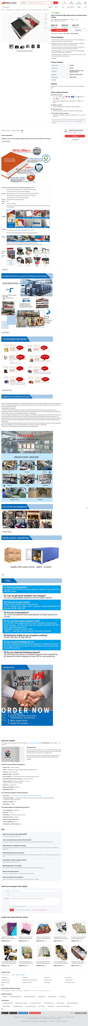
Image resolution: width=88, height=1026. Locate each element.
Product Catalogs (21, 974)
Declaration (58, 1021)
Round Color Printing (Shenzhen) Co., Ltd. (61, 19)
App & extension (70, 7)
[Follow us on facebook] (76, 1013)
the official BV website (33, 743)
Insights (73, 1017)
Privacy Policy (65, 1021)
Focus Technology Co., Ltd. (34, 1021)
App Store (5, 1013)
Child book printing (5, 980)
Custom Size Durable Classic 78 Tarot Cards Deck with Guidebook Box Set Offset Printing (61, 963)
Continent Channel (60, 1017)
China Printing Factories (7, 1003)
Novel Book (25, 977)
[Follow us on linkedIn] (86, 1013)
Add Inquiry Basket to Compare (25, 51)
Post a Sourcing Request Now (39, 910)
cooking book (4, 977)
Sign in (85, 3)
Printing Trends (51, 1006)
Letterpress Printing (52, 996)
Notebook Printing (37, 795)
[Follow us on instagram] (80, 1013)
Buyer (56, 7)
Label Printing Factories (49, 1003)
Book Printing (14, 795)
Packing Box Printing (27, 982)
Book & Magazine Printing (15, 996)
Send (12, 910)
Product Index (67, 1017)
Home (2, 9)
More (2, 1008)
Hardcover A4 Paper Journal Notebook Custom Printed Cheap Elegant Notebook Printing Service (8, 938)
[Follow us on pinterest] (84, 1013)
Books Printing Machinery (72, 1003)
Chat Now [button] (79, 30)
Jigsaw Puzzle (47, 982)
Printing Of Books (60, 1003)
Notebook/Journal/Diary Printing (30, 980)
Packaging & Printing (9, 9)
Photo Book (46, 977)
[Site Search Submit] (55, 2)
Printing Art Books (6, 1006)
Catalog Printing (21, 795)
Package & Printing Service (21, 9)
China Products (23, 1017)
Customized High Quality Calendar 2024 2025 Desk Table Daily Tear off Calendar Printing (8, 963)
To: (8, 895)
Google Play (13, 1013)
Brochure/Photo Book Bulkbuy (63, 1006)
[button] (51, 2)
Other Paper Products (70, 982)
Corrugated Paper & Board (29, 996)
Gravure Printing (41, 996)
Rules (86, 7)
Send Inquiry (59, 30)
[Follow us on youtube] (82, 1013)
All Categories (6, 7)
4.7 (71, 132)
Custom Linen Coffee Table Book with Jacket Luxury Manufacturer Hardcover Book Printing (43, 938)
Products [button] (23, 2)
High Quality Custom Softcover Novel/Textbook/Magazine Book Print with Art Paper (43, 963)
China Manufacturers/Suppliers (33, 1017)
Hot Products (16, 1017)
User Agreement (51, 1021)
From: (7, 891)
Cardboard (4, 996)
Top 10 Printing (41, 1006)
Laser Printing (62, 996)
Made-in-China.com (38, 1018)
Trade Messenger (23, 1013)
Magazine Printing (5, 982)
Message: (7, 898)
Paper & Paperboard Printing (35, 9)
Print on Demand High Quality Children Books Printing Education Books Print (26, 963)
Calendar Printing (29, 795)
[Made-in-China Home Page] (8, 2)
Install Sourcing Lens (35, 1013)
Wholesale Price (52, 1017)
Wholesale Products (44, 1017)
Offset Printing (45, 9)
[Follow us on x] (78, 1013)
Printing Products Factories (21, 1003)
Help (63, 7)
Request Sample (74, 33)
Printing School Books (17, 1006)
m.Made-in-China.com (47, 1018)
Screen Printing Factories (35, 1003)
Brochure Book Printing (30, 1006)
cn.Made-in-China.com (57, 1018)
